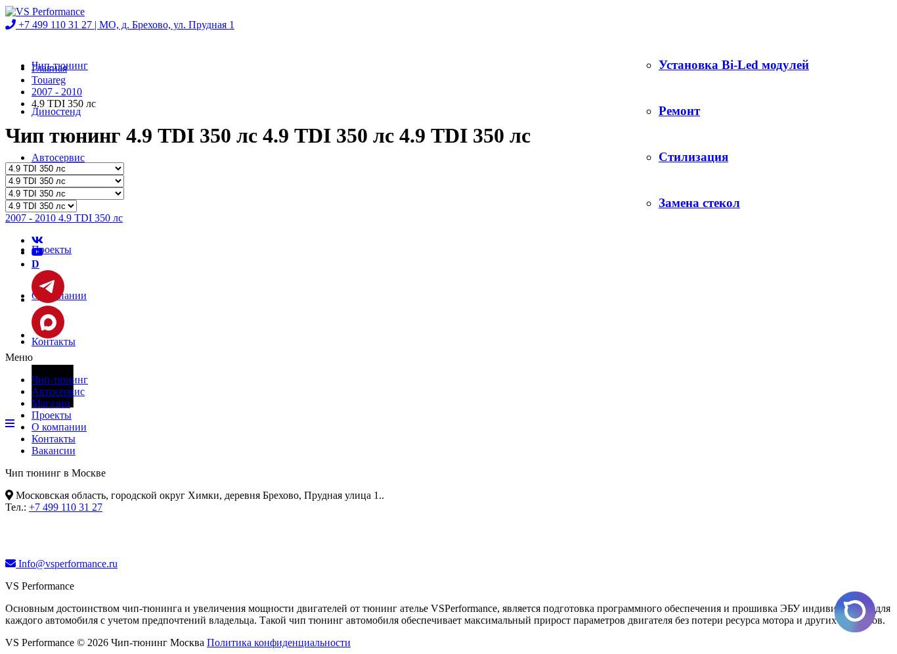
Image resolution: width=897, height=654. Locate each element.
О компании (59, 426)
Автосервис (58, 157)
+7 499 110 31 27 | (125, 24)
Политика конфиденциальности (279, 642)
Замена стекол (699, 203)
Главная (49, 68)
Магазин (51, 403)
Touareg (49, 79)
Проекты (52, 249)
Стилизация (693, 157)
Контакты (54, 341)
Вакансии (54, 450)
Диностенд (56, 111)
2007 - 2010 (57, 91)
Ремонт (679, 111)
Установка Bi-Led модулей (734, 65)
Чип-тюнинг (60, 379)
